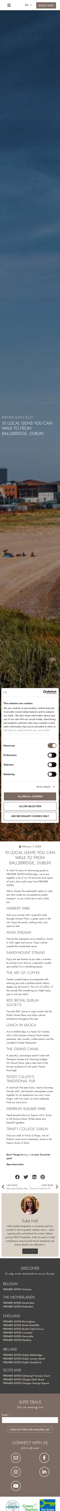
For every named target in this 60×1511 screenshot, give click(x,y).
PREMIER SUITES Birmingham (19, 1321)
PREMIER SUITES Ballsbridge (22, 874)
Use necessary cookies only (30, 816)
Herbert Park (22, 918)
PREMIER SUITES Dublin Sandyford (22, 1362)
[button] (17, 1177)
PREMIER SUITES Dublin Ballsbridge (22, 1355)
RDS (18, 1011)
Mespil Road (17, 1063)
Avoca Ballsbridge (16, 1031)
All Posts (30, 1251)
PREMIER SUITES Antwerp (17, 1289)
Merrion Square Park (33, 1115)
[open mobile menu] (9, 5)
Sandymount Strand (20, 963)
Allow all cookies (30, 796)
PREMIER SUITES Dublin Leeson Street (24, 1358)
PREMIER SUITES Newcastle (18, 1336)
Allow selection (30, 806)
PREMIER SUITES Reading (17, 1340)
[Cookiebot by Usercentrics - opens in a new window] (43, 692)
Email (5, 1415)
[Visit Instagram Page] (16, 1472)
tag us (27, 1154)
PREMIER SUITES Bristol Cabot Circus (23, 1329)
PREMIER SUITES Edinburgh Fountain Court (26, 1376)
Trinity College (32, 1135)
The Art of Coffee (40, 987)
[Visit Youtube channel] (16, 1486)
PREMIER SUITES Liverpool (17, 1332)
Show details (43, 786)
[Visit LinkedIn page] (44, 1472)
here (24, 1102)
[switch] (52, 755)
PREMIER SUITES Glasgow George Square (26, 1383)
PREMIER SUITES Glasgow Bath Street (23, 1379)
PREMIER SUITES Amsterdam (18, 1303)
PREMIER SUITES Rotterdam (18, 1306)
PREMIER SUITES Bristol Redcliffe (21, 1325)
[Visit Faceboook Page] (44, 1458)
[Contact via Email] (16, 1458)
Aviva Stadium (37, 939)
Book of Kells (22, 1143)
